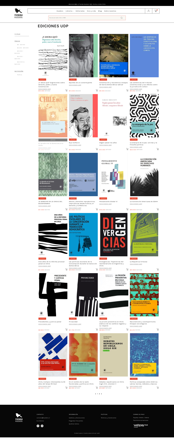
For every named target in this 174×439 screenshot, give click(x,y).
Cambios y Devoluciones (77, 418)
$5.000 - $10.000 (23, 48)
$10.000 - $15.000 (19, 52)
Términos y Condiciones (108, 418)
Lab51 (98, 433)
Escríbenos (40, 421)
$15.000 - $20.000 (19, 57)
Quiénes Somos (74, 424)
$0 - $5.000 (21, 44)
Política (19, 74)
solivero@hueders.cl (43, 418)
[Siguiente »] (101, 394)
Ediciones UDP (44, 89)
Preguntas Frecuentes (76, 421)
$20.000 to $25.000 (20, 63)
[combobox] (87, 18)
